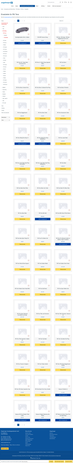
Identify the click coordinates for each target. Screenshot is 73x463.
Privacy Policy (27, 441)
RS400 (4, 73)
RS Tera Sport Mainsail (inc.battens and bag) (22, 314)
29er (3, 100)
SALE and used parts (5, 112)
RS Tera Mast (63, 163)
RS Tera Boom (63, 62)
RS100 (4, 69)
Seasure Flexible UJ (63, 389)
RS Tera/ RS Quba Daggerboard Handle (63, 364)
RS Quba (5, 80)
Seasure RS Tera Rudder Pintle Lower (22, 415)
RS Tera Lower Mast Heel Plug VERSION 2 (42, 163)
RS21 (4, 58)
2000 (4, 62)
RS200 (4, 71)
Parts (2, 105)
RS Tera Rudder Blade (43, 263)
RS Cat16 (5, 55)
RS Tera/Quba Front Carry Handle (42, 389)
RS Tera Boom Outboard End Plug (42, 87)
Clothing (2, 108)
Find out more (63, 43)
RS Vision (5, 64)
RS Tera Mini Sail (42, 213)
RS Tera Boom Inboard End (22, 87)
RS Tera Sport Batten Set (63, 288)
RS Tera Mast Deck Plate (22, 188)
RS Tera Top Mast (43, 339)
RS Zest (4, 40)
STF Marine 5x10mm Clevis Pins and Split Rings (63, 415)
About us (51, 433)
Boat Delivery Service (53, 434)
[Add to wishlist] (28, 34)
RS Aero (4, 66)
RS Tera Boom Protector (63, 87)
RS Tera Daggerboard (22, 112)
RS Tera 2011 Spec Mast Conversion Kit (22, 63)
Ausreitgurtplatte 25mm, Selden (22, 37)
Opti (3, 28)
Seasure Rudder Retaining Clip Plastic (42, 415)
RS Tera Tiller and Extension (42, 313)
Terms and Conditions (29, 434)
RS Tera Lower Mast (63, 137)
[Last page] (24, 21)
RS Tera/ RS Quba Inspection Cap (22, 389)
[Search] (60, 2)
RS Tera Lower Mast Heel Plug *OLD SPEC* (22, 163)
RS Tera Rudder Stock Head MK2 (22, 288)
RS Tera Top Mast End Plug (63, 339)
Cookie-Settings (28, 444)
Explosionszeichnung (8, 17)
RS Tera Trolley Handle (43, 364)
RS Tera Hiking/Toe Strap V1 (22, 137)
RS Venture (5, 51)
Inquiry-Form (27, 445)
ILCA (3, 26)
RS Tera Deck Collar (42, 112)
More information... (25, 461)
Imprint (26, 442)
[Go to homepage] (18, 3)
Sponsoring (52, 435)
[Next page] (22, 21)
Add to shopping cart (22, 43)
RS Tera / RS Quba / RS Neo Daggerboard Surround (63, 38)
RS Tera (4, 33)
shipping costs (32, 452)
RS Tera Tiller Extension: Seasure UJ (63, 314)
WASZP (3, 87)
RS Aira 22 (5, 84)
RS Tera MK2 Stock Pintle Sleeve (63, 213)
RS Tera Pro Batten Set (42, 238)
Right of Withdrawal (28, 440)
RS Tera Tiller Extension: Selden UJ (22, 339)
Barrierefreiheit (52, 438)
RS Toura (5, 49)
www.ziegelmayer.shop (7, 440)
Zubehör (5, 35)
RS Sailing (4, 30)
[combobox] (53, 2)
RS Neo (4, 60)
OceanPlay (4, 89)
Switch (3, 91)
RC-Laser (4, 102)
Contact (26, 435)
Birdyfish (4, 94)
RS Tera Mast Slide (22, 213)
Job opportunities (53, 437)
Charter (2, 110)
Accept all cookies (68, 461)
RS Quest (5, 47)
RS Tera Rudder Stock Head (63, 263)
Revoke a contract (5, 448)
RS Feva (4, 42)
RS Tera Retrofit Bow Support (22, 263)
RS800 (4, 77)
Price (2, 120)
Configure (51, 461)
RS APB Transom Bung (43, 37)
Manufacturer (4, 117)
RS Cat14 (5, 53)
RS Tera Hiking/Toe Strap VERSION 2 (42, 138)
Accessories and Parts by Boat (4, 23)
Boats (2, 20)
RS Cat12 (5, 82)
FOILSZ (3, 96)
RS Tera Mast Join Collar (42, 188)
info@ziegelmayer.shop (7, 438)
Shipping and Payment (29, 438)
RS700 (4, 75)
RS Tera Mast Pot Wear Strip (63, 188)
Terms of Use (27, 437)
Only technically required (59, 461)
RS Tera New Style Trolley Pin (22, 238)
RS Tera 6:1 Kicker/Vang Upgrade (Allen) (42, 63)
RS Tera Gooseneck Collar (63, 112)
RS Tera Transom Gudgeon (22, 364)
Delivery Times (28, 433)
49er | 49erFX (4, 98)
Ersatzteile (6, 37)
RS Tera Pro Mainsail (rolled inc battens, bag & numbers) (63, 239)
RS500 (4, 44)
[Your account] (68, 2)
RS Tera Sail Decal (43, 288)
